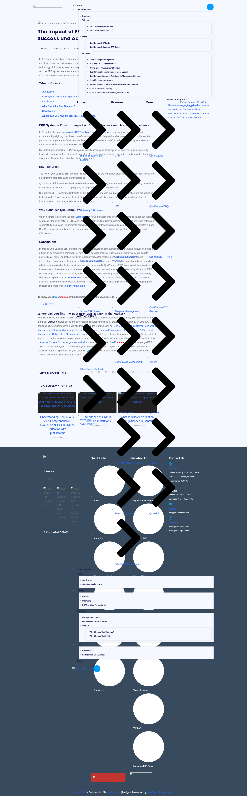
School (61, 342)
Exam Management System (101, 59)
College (53, 342)
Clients (80, 574)
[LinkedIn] (51, 479)
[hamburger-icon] (210, 7)
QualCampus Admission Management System (109, 92)
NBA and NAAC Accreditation (102, 64)
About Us (81, 611)
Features (86, 53)
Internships (87, 601)
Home (79, 5)
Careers (80, 590)
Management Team (91, 617)
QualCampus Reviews (92, 584)
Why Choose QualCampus (101, 26)
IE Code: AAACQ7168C (56, 532)
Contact (80, 644)
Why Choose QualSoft (99, 30)
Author (44, 48)
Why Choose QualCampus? (101, 632)
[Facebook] (47, 479)
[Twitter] (49, 479)
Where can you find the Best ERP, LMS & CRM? (69, 116)
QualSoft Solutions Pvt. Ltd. (161, 792)
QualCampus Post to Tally (100, 88)
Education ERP (84, 9)
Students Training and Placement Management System (113, 84)
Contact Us (87, 650)
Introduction (48, 92)
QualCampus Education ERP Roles (104, 47)
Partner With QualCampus (93, 655)
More (84, 37)
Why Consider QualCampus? (58, 106)
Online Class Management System (104, 68)
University (43, 342)
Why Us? (86, 625)
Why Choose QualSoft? (99, 636)
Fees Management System (101, 80)
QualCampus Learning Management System (109, 72)
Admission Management (64, 330)
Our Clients (87, 580)
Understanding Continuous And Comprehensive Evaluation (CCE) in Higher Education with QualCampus (57, 425)
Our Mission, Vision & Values (94, 621)
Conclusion (48, 111)
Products (86, 16)
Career (85, 597)
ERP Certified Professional (93, 605)
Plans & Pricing (84, 569)
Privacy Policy (79, 792)
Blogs (79, 661)
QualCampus (113, 792)
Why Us (85, 20)
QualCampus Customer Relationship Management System (115, 76)
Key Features (49, 101)
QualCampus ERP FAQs (99, 43)
